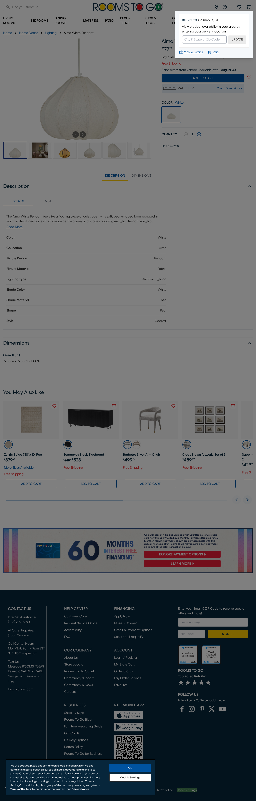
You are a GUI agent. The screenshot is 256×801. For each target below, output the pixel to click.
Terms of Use (18, 789)
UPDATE (237, 39)
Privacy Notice (80, 789)
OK (130, 768)
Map (216, 52)
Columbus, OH (208, 20)
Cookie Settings (130, 777)
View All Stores (193, 52)
